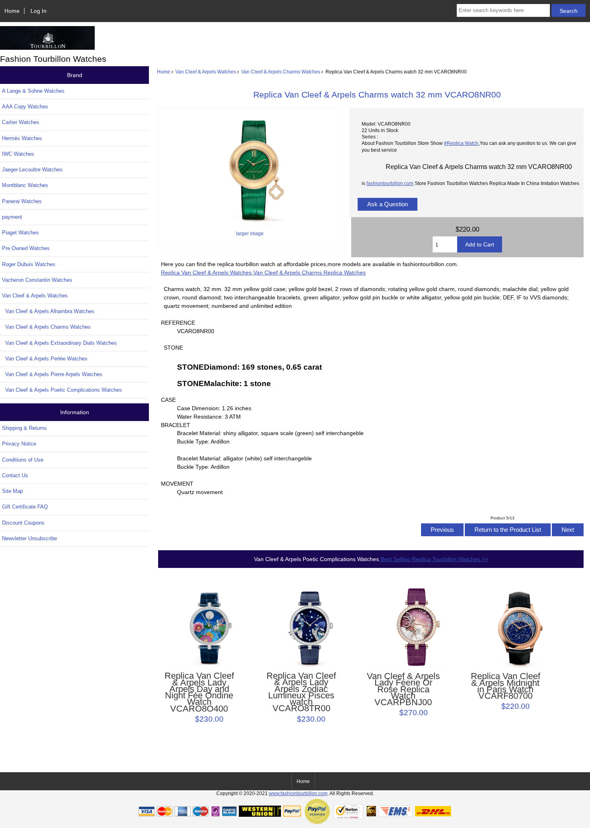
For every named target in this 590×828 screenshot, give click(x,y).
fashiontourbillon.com (389, 183)
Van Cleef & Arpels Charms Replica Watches (309, 272)
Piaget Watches (20, 233)
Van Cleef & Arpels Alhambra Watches (48, 311)
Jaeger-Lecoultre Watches (32, 170)
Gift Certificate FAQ (25, 507)
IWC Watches (18, 154)
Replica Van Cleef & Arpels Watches (206, 272)
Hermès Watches (22, 138)
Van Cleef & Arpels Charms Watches (280, 71)
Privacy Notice (19, 444)
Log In (39, 11)
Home (12, 11)
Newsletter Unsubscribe (29, 538)
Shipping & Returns (24, 428)
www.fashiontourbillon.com (298, 793)
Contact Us (15, 475)
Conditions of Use (22, 460)
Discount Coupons (23, 523)
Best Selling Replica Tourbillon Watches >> (433, 559)
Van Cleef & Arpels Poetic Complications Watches (62, 390)
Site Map (12, 491)
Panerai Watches (22, 201)
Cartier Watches (20, 122)
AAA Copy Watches (25, 107)
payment (12, 217)
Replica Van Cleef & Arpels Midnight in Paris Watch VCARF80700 (505, 686)
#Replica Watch (461, 143)
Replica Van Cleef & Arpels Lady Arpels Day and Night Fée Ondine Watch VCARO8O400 (199, 692)
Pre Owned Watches (26, 248)
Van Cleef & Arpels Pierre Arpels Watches (52, 374)
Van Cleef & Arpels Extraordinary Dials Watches (59, 343)
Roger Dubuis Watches (28, 264)
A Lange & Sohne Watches (33, 91)
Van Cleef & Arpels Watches (205, 71)
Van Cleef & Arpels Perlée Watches (44, 359)
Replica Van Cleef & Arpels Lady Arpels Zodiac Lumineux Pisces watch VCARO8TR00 (301, 692)
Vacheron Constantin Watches (37, 280)
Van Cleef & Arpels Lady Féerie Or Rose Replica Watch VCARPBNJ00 (403, 689)
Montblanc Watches (25, 185)
